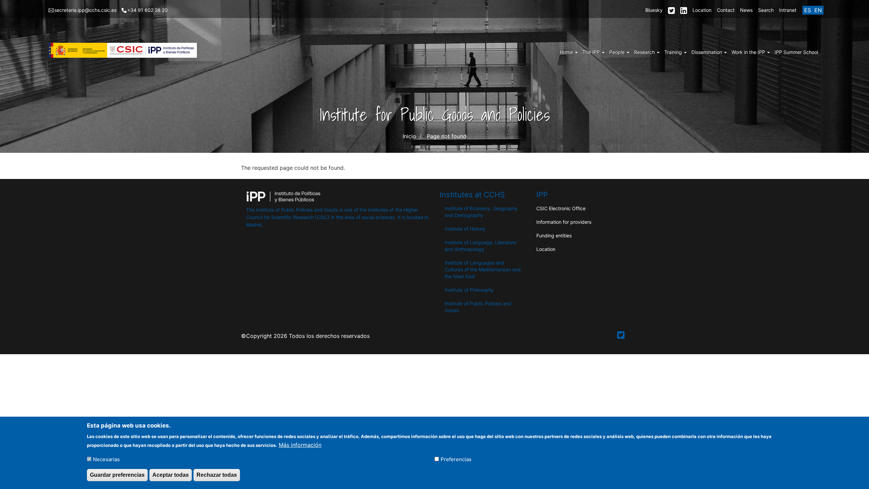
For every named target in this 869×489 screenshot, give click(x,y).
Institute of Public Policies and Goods (478, 307)
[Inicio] (125, 50)
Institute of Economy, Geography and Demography (481, 211)
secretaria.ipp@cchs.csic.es (85, 10)
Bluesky (654, 10)
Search (766, 10)
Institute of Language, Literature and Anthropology (480, 245)
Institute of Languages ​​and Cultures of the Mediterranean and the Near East (483, 269)
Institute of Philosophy (469, 290)
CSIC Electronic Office (561, 208)
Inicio (409, 136)
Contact (726, 10)
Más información (300, 444)
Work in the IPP (749, 52)
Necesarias (106, 459)
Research (645, 52)
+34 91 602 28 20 (147, 10)
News (746, 10)
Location (701, 10)
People (617, 52)
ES (807, 10)
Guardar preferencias (117, 475)
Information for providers (563, 222)
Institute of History (465, 229)
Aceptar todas (170, 475)
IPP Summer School (796, 52)
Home (567, 52)
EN (818, 10)
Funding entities (554, 235)
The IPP (592, 52)
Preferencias (456, 459)
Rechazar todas (217, 475)
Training (673, 52)
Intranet (787, 10)
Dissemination (707, 52)
